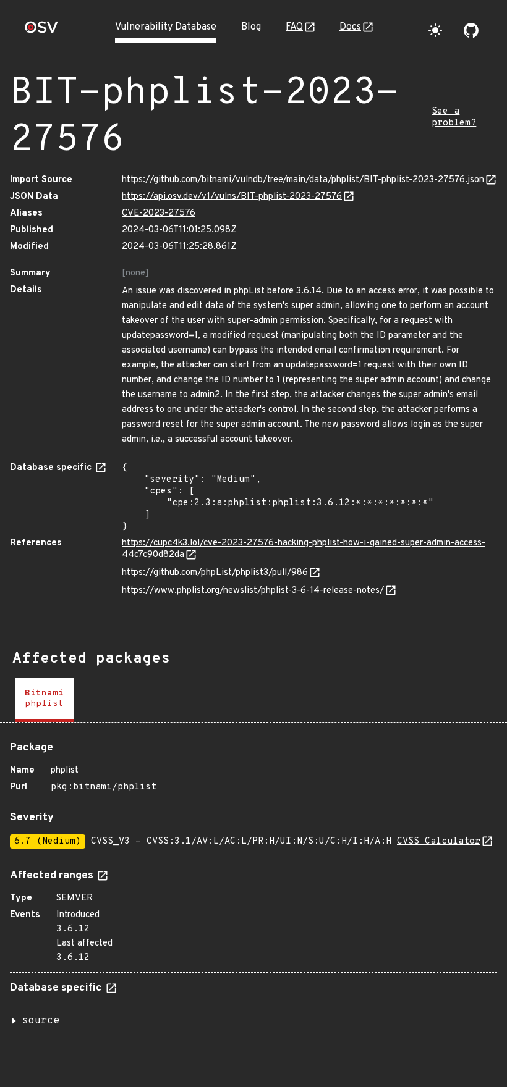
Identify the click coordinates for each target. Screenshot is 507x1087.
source (40, 1021)
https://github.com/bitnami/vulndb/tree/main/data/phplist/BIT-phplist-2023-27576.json (303, 180)
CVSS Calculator (438, 841)
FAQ (294, 27)
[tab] (44, 700)
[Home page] (41, 31)
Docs (350, 27)
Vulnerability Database (165, 27)
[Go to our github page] (471, 30)
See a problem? (454, 117)
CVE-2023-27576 (158, 213)
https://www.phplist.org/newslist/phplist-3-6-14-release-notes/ (253, 591)
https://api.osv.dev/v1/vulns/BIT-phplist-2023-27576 (232, 197)
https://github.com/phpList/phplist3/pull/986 (215, 573)
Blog (251, 27)
